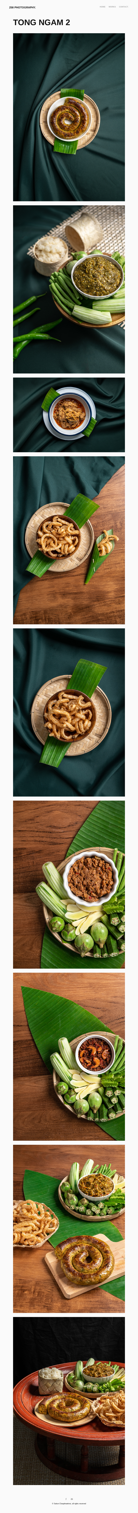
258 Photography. (22, 7)
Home (102, 7)
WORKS (112, 7)
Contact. (123, 7)
